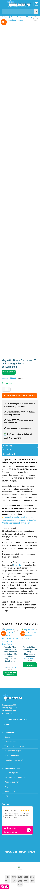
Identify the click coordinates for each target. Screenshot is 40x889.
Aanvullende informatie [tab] (11, 450)
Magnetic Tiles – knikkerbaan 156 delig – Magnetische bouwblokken (30, 651)
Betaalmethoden (10, 742)
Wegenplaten (9, 787)
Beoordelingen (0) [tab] (9, 454)
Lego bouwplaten (11, 773)
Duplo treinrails (10, 791)
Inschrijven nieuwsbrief (13, 760)
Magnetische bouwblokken (15, 777)
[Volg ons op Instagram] (21, 848)
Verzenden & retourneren (14, 746)
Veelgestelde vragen (12, 751)
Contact (7, 737)
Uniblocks (17, 565)
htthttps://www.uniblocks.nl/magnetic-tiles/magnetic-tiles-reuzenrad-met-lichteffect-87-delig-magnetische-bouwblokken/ (19, 520)
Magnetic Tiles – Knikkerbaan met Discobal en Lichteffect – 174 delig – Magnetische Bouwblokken (10, 654)
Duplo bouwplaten (11, 782)
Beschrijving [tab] (7, 446)
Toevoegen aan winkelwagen (19, 396)
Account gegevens (11, 755)
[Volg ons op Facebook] (19, 848)
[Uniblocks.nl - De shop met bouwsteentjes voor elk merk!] (19, 4)
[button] (3, 4)
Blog (6, 796)
